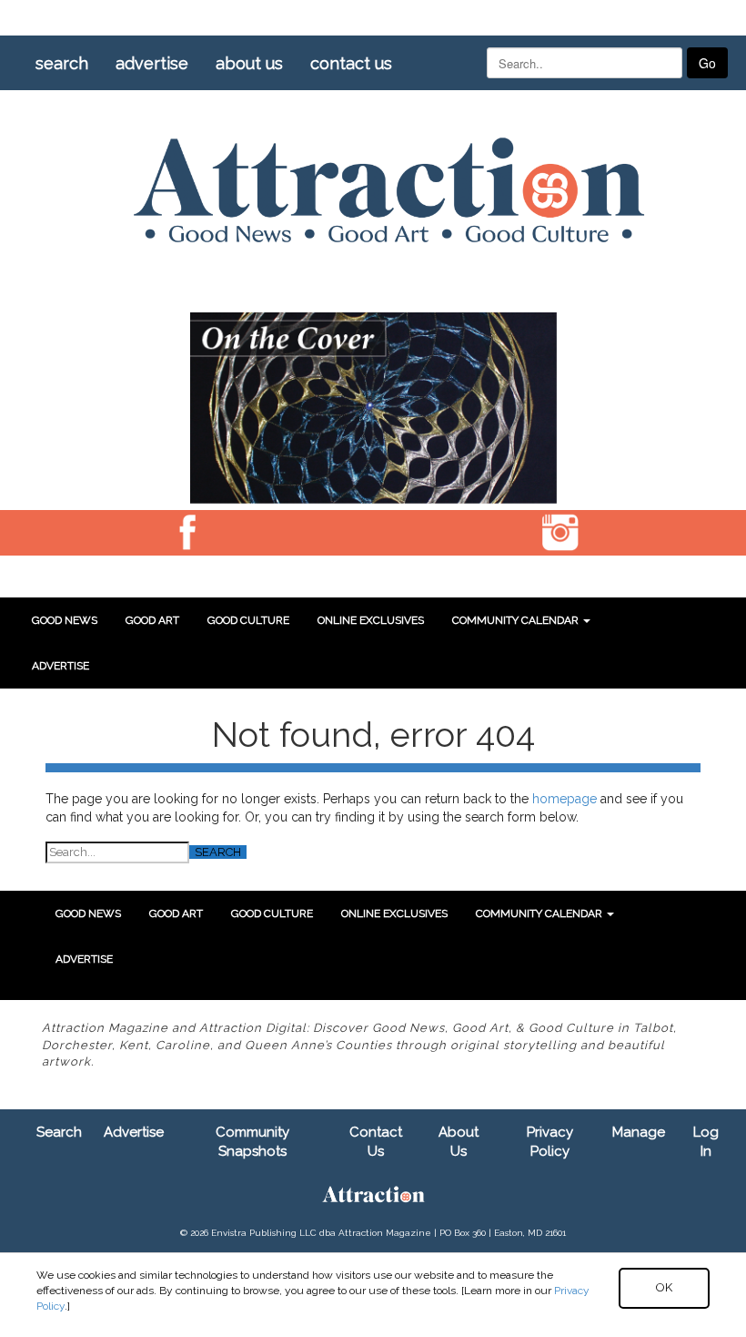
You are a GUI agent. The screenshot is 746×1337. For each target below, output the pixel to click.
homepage (564, 798)
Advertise (152, 63)
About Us (249, 63)
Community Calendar (516, 620)
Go (707, 63)
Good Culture (248, 620)
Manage (638, 1132)
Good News (64, 620)
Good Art (152, 620)
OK (664, 1287)
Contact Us (351, 63)
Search (61, 63)
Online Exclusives (371, 620)
